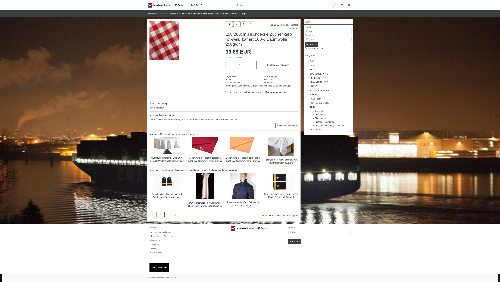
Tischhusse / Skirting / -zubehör (329, 125)
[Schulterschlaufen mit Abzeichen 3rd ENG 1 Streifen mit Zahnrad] (281, 182)
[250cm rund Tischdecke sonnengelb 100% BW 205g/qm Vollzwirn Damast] (243, 145)
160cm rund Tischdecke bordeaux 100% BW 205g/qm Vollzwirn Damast (205, 159)
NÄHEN (313, 95)
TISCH (313, 107)
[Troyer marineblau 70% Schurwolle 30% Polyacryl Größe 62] (243, 186)
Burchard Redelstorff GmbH (158, 278)
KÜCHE (313, 86)
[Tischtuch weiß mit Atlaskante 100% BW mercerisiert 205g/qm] (281, 146)
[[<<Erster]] (229, 24)
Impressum (154, 244)
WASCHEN (315, 129)
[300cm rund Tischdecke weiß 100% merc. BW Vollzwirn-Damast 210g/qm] (167, 145)
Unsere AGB (154, 240)
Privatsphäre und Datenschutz (161, 236)
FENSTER (315, 78)
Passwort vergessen (314, 48)
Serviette (319, 111)
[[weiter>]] (243, 24)
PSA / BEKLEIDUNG (319, 103)
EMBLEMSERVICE (319, 74)
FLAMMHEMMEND (319, 82)
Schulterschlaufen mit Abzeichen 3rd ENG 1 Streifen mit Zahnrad (281, 195)
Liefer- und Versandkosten (160, 232)
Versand (239, 57)
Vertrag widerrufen (159, 267)
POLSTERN (315, 99)
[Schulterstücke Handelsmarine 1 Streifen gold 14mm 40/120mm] (167, 182)
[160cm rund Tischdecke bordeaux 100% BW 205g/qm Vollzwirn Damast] (205, 145)
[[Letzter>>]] (251, 24)
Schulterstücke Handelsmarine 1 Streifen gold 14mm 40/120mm (167, 195)
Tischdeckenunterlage (325, 122)
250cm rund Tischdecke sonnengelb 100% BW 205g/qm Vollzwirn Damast (243, 159)
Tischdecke (320, 118)
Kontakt (196, 5)
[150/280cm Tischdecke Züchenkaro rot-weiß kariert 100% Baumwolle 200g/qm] (164, 40)
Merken (234, 92)
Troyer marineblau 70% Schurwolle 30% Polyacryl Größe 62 (243, 204)
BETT (312, 65)
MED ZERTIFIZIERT (319, 90)
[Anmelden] (334, 5)
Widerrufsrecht (155, 253)
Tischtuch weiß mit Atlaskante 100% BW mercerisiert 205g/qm (281, 161)
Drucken (254, 92)
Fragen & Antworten (277, 92)
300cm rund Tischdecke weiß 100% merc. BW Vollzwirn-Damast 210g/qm (167, 159)
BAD (312, 61)
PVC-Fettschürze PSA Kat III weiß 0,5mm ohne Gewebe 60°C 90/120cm (205, 204)
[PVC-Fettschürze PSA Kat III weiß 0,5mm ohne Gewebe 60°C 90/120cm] (205, 186)
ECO (312, 70)
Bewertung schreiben (287, 126)
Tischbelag (320, 115)
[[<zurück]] (236, 24)
